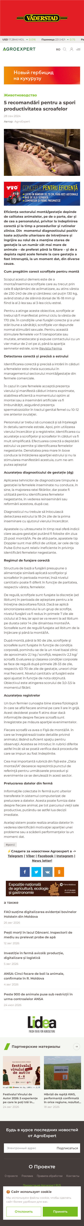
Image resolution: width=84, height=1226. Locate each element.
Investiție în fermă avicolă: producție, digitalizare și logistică (34, 955)
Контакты (72, 1176)
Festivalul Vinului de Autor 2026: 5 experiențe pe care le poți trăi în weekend (20, 1098)
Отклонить (24, 1211)
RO (58, 49)
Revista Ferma (50, 348)
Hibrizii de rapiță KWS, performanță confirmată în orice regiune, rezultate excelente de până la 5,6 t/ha (62, 1098)
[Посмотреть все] (76, 1046)
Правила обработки (50, 1176)
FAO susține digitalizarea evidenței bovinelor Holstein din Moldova (40, 914)
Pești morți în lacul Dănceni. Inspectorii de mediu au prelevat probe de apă (38, 935)
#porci (10, 844)
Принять (60, 1211)
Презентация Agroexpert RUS (42, 1185)
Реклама (27, 1176)
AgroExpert (22, 121)
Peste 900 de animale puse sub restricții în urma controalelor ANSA (38, 996)
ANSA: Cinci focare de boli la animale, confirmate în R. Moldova (34, 976)
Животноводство (20, 95)
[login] (71, 49)
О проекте (11, 1176)
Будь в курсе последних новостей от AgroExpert (42, 1132)
